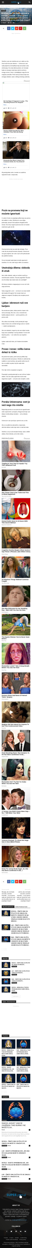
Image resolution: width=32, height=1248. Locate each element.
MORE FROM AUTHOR (21, 907)
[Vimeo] (16, 1231)
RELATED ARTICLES (8, 907)
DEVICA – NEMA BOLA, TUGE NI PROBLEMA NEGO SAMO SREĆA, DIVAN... (20, 989)
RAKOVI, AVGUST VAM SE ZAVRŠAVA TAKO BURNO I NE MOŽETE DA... (14, 1125)
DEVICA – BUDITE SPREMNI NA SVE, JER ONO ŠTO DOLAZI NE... (8, 1069)
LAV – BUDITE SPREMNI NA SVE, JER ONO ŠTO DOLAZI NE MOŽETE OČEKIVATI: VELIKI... (16, 1153)
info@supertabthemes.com (19, 1220)
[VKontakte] (20, 1231)
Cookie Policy (23, 1237)
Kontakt (17, 1237)
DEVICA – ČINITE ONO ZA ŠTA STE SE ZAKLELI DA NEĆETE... (8, 1086)
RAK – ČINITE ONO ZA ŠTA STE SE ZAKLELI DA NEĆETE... (23, 1086)
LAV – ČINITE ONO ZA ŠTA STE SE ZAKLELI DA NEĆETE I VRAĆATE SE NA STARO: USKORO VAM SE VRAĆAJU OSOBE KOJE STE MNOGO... (20, 929)
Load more (15, 996)
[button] (29, 2)
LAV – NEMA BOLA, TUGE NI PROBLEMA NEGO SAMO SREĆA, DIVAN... (23, 1069)
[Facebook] (7, 1231)
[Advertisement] (16, 46)
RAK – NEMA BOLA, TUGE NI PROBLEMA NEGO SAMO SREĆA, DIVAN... (23, 1051)
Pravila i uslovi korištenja (12, 1239)
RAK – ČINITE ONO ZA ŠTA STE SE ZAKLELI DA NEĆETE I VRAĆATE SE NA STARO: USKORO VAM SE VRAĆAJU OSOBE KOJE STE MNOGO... (20, 941)
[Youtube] (25, 1231)
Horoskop (7, 6)
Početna (6, 1237)
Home (2, 6)
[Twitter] (11, 1231)
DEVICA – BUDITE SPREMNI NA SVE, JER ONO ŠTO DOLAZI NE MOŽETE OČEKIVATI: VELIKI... (15, 1165)
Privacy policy (22, 1239)
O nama (11, 1237)
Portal (4, 22)
